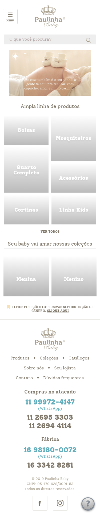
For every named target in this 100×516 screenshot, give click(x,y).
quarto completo (26, 170)
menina (26, 276)
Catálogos (79, 358)
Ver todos (50, 231)
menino (74, 276)
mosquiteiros (73, 138)
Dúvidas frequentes (63, 378)
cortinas (26, 209)
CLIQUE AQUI (58, 310)
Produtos (19, 358)
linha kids (73, 209)
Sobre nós (34, 368)
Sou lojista (65, 368)
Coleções (49, 358)
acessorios (73, 178)
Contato (24, 378)
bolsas (26, 130)
